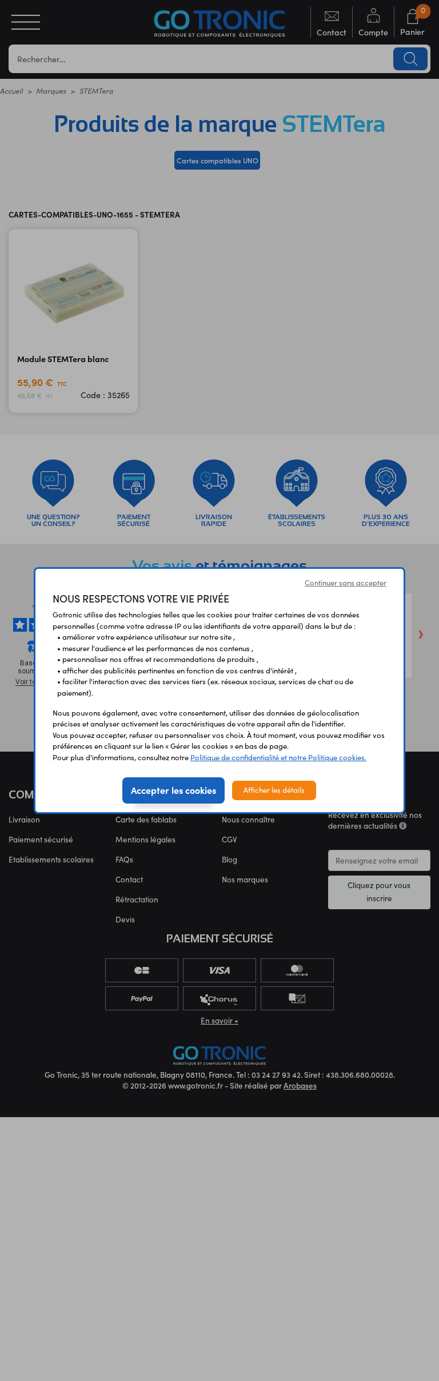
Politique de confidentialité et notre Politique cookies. (278, 757)
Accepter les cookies (173, 790)
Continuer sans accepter (345, 582)
